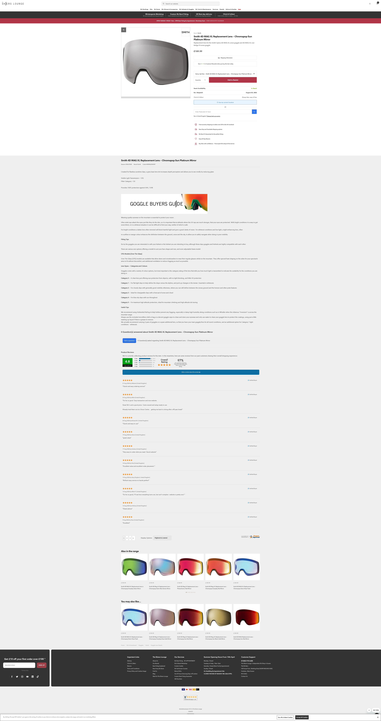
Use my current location (226, 102)
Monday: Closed (208, 661)
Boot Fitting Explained (159, 666)
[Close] (378, 717)
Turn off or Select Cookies (285, 717)
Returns (129, 666)
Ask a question (129, 340)
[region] (190, 717)
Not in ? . (207, 116)
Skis (151, 9)
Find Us (155, 671)
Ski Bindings (144, 9)
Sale (239, 9)
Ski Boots (157, 9)
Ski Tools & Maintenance (203, 9)
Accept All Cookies (301, 717)
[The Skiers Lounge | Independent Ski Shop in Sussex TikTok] (38, 676)
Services (215, 9)
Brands (222, 9)
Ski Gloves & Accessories (170, 9)
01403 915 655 (247, 661)
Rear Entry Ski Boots (158, 668)
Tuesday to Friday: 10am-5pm (212, 663)
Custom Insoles (178, 666)
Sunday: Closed (208, 668)
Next (258, 574)
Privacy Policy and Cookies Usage (136, 671)
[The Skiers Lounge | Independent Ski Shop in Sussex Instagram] (22, 676)
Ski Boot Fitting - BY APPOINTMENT (184, 661)
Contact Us (244, 676)
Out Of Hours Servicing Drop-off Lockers (185, 674)
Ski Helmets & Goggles (186, 9)
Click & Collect (131, 663)
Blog (154, 674)
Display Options (146, 538)
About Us (155, 661)
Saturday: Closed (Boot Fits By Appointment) (216, 666)
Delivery (129, 661)
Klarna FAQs (177, 671)
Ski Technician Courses (180, 668)
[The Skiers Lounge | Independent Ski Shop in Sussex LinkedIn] (32, 676)
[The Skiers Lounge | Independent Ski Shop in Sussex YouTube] (27, 676)
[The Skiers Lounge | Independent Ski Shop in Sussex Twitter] (17, 676)
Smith (199, 33)
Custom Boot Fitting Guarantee (183, 676)
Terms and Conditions (133, 668)
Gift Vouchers (178, 679)
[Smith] (185, 32)
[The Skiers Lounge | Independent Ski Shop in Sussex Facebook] (12, 676)
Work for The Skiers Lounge (160, 676)
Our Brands (156, 663)
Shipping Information (226, 58)
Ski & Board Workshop (180, 663)
